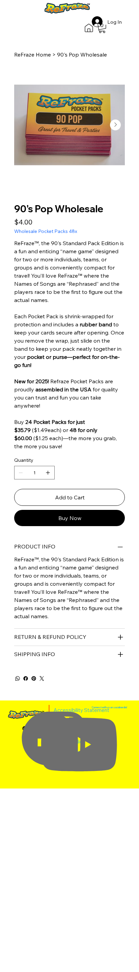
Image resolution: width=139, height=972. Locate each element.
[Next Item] (115, 125)
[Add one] (48, 472)
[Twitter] (41, 678)
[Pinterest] (33, 678)
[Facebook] (25, 678)
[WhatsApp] (17, 678)
